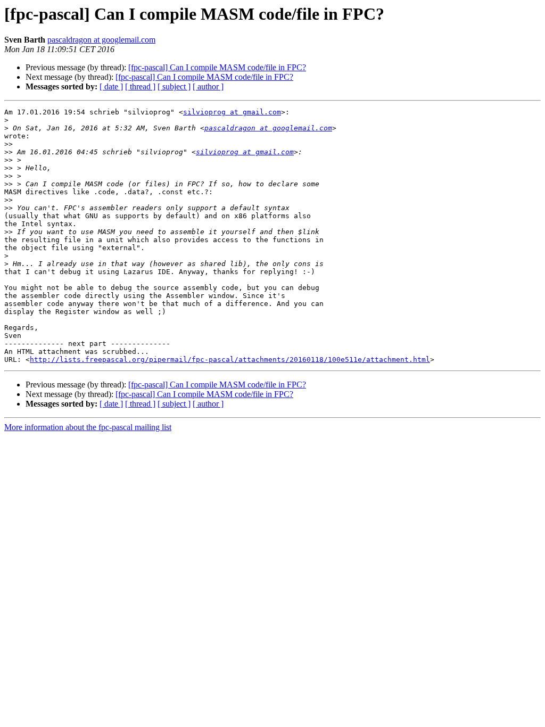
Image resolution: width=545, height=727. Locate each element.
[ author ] (208, 86)
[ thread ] (140, 86)
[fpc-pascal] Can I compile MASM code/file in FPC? (217, 67)
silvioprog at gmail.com (232, 112)
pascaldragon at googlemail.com (101, 39)
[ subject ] (174, 86)
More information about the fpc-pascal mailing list (87, 427)
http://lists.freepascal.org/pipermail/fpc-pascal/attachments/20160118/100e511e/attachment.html (230, 359)
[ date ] (111, 86)
